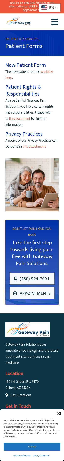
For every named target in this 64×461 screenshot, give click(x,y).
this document (19, 119)
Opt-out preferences (22, 455)
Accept (32, 446)
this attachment (34, 147)
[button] (58, 413)
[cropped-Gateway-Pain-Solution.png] (18, 18)
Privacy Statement (41, 455)
